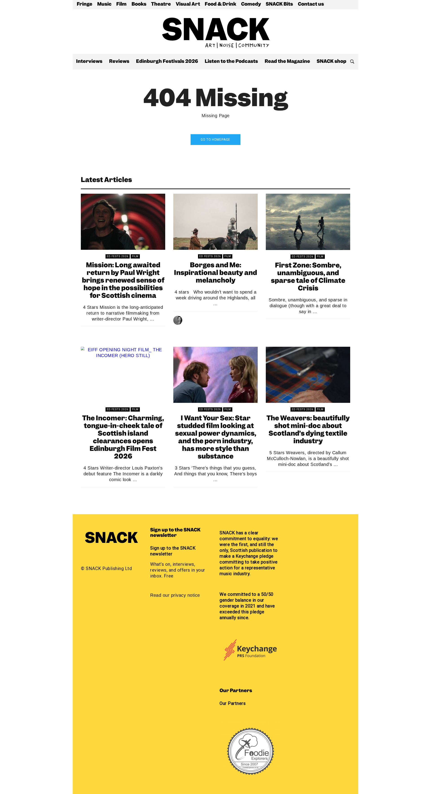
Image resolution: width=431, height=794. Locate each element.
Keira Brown (298, 326)
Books (139, 4)
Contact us (311, 4)
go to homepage (215, 139)
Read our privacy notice (175, 595)
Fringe (84, 4)
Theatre (161, 4)
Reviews (119, 61)
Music (104, 4)
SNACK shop (331, 61)
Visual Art (188, 4)
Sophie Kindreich (113, 334)
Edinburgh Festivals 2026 (167, 61)
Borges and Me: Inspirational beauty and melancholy (215, 273)
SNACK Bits (279, 4)
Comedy (251, 4)
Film (121, 4)
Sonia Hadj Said (205, 318)
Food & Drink (220, 4)
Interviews (89, 61)
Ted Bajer (298, 479)
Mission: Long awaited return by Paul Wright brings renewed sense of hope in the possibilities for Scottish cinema (123, 280)
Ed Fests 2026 (117, 256)
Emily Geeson (113, 494)
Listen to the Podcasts (231, 61)
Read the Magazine (287, 61)
